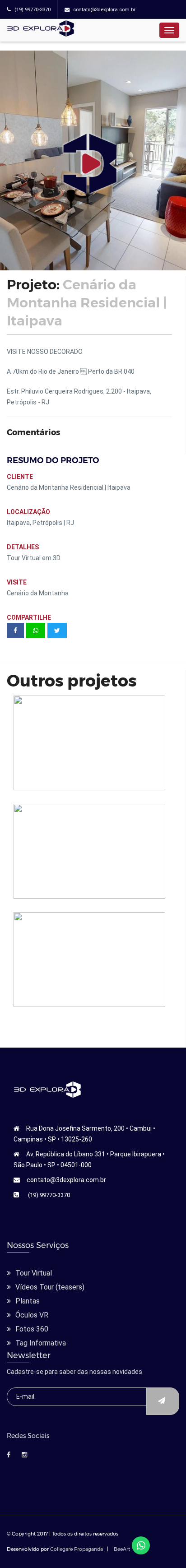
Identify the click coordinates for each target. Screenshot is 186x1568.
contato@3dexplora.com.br (66, 1179)
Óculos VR (31, 1315)
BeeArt (122, 1549)
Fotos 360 (31, 1329)
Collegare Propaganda (76, 1549)
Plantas (27, 1301)
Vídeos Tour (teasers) (49, 1287)
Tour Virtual (33, 1273)
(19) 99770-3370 (49, 1195)
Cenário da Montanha (38, 593)
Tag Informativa (40, 1343)
